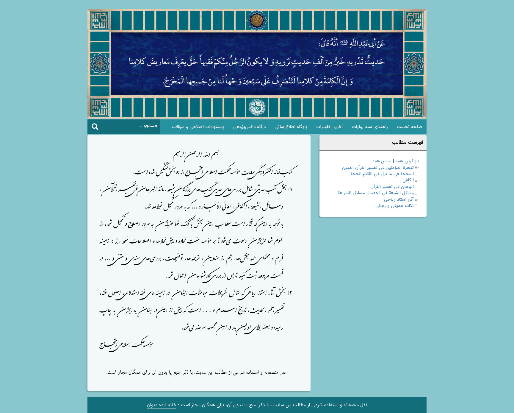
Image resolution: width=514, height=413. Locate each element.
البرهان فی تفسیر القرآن (392, 186)
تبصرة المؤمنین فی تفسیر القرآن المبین (378, 167)
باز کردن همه (407, 161)
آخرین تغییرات (329, 126)
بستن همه (381, 161)
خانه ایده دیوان (161, 405)
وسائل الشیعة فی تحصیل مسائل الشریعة (376, 193)
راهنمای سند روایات (370, 126)
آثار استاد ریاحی (399, 199)
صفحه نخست (409, 126)
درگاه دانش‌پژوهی (249, 126)
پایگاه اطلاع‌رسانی (291, 126)
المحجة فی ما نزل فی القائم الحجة (382, 173)
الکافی (408, 180)
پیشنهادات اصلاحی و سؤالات (198, 126)
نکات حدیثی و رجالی (394, 205)
